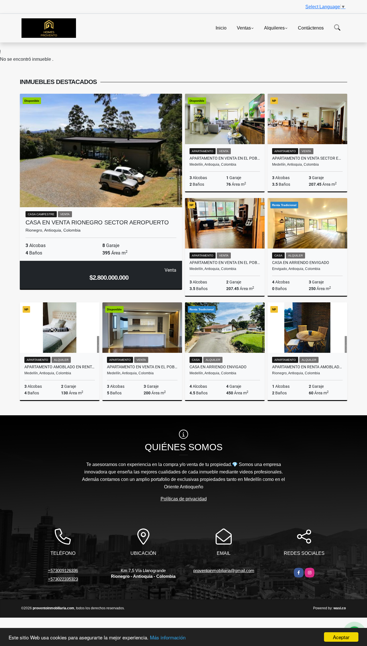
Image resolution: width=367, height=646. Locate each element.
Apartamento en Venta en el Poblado (225, 158)
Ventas (244, 27)
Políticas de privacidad (184, 498)
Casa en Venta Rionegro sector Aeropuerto (97, 222)
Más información (168, 637)
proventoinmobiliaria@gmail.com (223, 570)
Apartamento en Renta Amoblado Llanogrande (307, 367)
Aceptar (341, 637)
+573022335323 (63, 579)
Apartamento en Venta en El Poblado (142, 367)
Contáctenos (311, 27)
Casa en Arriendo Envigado (300, 262)
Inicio (221, 27)
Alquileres (274, 27)
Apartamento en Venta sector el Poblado (307, 158)
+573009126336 (63, 570)
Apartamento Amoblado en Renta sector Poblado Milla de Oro (59, 367)
